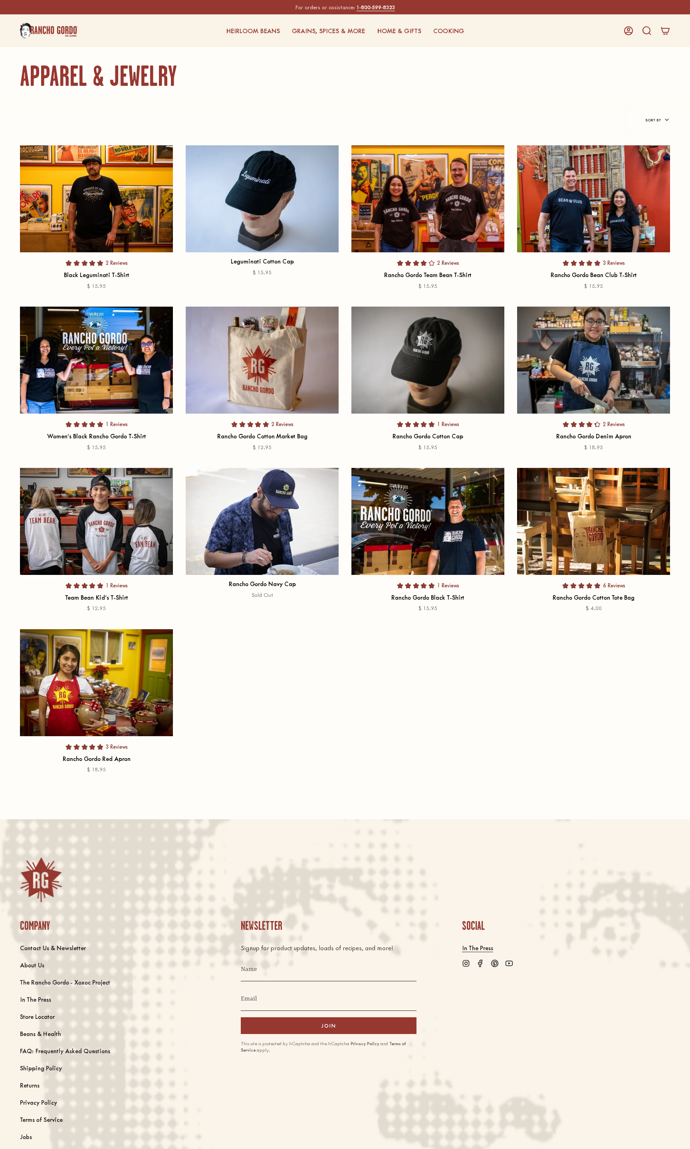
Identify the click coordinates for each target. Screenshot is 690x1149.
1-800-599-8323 (376, 7)
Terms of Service (41, 1119)
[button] (253, 30)
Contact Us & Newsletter (53, 947)
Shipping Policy (41, 1067)
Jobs (26, 1136)
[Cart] (665, 31)
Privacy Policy (38, 1102)
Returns (30, 1085)
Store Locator (37, 1016)
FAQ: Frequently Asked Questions (65, 1050)
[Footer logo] (41, 879)
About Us (32, 964)
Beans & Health (40, 1033)
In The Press (35, 999)
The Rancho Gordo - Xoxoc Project (65, 982)
